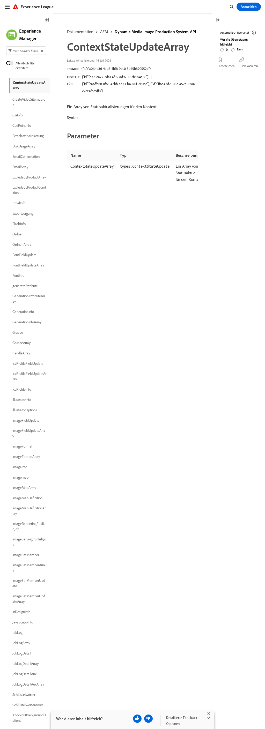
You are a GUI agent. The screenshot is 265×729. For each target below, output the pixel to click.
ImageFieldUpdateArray (28, 433)
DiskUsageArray (23, 146)
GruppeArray (21, 342)
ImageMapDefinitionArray (29, 511)
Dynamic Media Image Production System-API (155, 31)
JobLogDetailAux (24, 674)
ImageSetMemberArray (28, 568)
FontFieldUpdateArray (28, 265)
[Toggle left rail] (47, 20)
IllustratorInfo (21, 399)
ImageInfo (19, 467)
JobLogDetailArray (25, 663)
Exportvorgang (22, 213)
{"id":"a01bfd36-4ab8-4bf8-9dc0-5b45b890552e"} (116, 68)
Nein (240, 49)
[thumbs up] (137, 719)
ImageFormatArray (26, 456)
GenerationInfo (23, 311)
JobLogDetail (21, 653)
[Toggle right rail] (217, 20)
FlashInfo (19, 223)
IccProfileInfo (21, 389)
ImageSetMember (25, 555)
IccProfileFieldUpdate (27, 363)
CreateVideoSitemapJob (28, 102)
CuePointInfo (21, 125)
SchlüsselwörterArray (27, 705)
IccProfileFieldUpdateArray (29, 376)
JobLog (17, 632)
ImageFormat (22, 446)
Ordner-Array (21, 244)
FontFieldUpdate (24, 254)
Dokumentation (80, 31)
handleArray (21, 353)
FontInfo (18, 275)
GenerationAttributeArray (28, 299)
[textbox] (26, 50)
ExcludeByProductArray (29, 177)
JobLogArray (21, 643)
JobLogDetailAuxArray (28, 684)
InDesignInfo (21, 611)
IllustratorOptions (24, 410)
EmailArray (20, 167)
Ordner (17, 234)
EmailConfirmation (26, 156)
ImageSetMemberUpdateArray (28, 599)
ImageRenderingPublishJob (28, 526)
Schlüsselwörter (23, 694)
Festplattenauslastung (28, 135)
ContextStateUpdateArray (29, 85)
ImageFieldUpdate (25, 420)
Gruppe (17, 332)
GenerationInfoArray (26, 322)
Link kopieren (249, 66)
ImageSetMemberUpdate (28, 583)
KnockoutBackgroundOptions (29, 718)
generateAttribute (25, 286)
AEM (104, 31)
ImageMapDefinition (27, 498)
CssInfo (17, 115)
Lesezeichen (226, 66)
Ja (227, 49)
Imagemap (20, 477)
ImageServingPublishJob (29, 542)
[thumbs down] (148, 719)
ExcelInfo (18, 203)
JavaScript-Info (22, 622)
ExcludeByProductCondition (29, 190)
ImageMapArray (24, 487)
